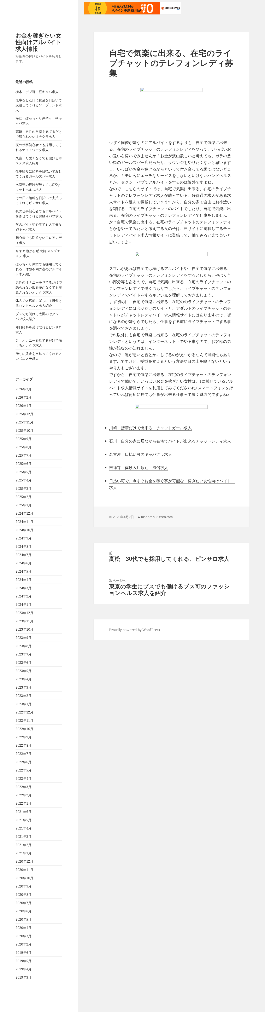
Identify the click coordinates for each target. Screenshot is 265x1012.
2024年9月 (23, 538)
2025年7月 (23, 455)
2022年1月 (23, 803)
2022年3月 (23, 787)
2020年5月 (23, 919)
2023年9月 (23, 637)
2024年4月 (23, 579)
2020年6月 (23, 911)
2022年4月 (23, 778)
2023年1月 (23, 704)
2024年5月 (23, 571)
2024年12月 (24, 513)
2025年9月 (23, 438)
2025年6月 (23, 463)
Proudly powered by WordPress (134, 630)
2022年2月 (23, 795)
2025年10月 (24, 430)
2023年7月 (23, 654)
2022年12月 (24, 712)
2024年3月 (23, 588)
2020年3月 (23, 936)
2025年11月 (24, 422)
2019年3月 (23, 977)
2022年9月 (23, 737)
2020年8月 (23, 894)
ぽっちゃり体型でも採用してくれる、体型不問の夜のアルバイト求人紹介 (39, 269)
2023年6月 (23, 662)
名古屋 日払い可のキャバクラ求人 (140, 454)
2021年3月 (23, 836)
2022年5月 (23, 770)
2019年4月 (23, 969)
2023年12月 (24, 613)
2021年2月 (23, 845)
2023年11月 (24, 621)
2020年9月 (23, 886)
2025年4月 (23, 480)
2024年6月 (23, 563)
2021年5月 (23, 820)
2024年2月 (23, 596)
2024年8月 (23, 546)
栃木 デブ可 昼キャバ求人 (37, 91)
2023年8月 (23, 646)
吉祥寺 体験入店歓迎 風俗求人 (138, 467)
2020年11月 (24, 869)
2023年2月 (23, 695)
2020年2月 (23, 944)
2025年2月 (23, 497)
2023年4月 (23, 679)
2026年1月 (23, 405)
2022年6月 (23, 762)
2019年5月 (23, 961)
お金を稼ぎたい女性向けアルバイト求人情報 (38, 41)
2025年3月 (23, 488)
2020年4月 (23, 927)
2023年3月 (23, 687)
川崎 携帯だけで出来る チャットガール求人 (150, 427)
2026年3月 (23, 389)
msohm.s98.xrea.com (157, 517)
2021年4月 (23, 828)
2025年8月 (23, 447)
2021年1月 (23, 853)
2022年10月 (24, 729)
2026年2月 (23, 397)
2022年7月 (23, 753)
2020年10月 (24, 878)
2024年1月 (23, 604)
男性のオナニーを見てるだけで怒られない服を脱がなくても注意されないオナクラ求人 (39, 287)
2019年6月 (23, 952)
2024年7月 (23, 555)
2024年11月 (24, 521)
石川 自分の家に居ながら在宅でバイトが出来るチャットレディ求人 (170, 441)
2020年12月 (24, 861)
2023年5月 (23, 671)
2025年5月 (23, 472)
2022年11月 (24, 720)
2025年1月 (23, 505)
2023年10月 (24, 629)
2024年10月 (24, 530)
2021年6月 (23, 811)
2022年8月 (23, 745)
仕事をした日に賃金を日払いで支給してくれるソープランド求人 (39, 105)
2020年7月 (23, 903)
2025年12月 (24, 414)
